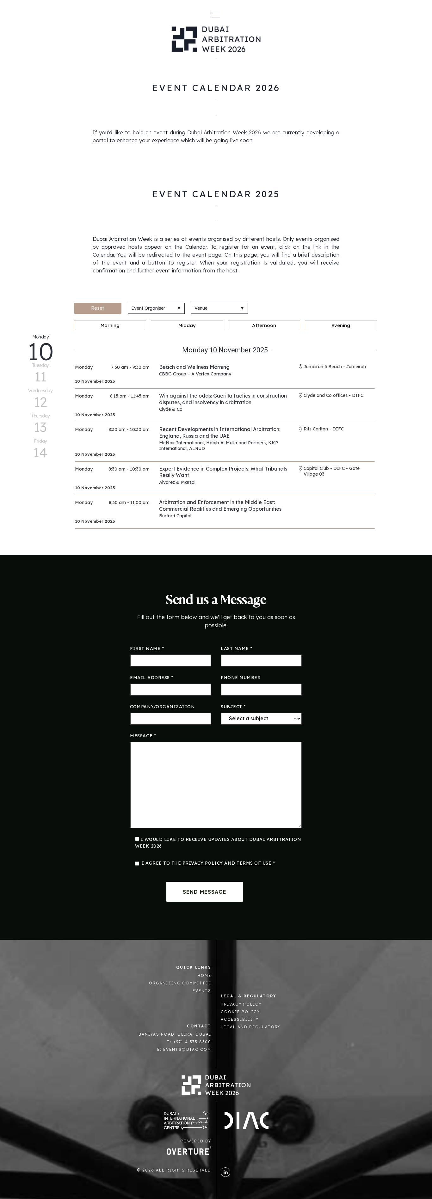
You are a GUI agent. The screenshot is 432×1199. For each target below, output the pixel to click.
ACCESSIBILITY (240, 1019)
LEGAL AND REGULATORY (251, 1027)
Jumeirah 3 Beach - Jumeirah (335, 366)
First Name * (147, 648)
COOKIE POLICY (240, 1011)
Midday (187, 325)
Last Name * (236, 648)
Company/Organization (162, 706)
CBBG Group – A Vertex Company (195, 374)
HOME (204, 975)
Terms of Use (254, 863)
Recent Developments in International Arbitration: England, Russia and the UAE (219, 432)
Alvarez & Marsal (177, 482)
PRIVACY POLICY (241, 1004)
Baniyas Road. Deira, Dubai (175, 1034)
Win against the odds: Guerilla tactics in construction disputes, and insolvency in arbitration (223, 399)
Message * (143, 736)
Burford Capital (175, 516)
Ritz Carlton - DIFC (324, 429)
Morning (110, 325)
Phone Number (241, 677)
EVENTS (202, 990)
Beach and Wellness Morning (194, 367)
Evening (340, 325)
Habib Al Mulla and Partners (236, 443)
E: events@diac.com (184, 1049)
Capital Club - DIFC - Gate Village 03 (332, 471)
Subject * (233, 706)
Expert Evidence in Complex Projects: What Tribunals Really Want (223, 472)
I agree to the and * (208, 863)
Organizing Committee (180, 983)
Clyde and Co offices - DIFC (333, 395)
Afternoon (264, 325)
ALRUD (197, 448)
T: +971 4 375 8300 (189, 1041)
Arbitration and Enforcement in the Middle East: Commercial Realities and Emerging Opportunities (220, 505)
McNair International (181, 443)
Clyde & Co (170, 409)
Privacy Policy (202, 863)
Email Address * (151, 677)
